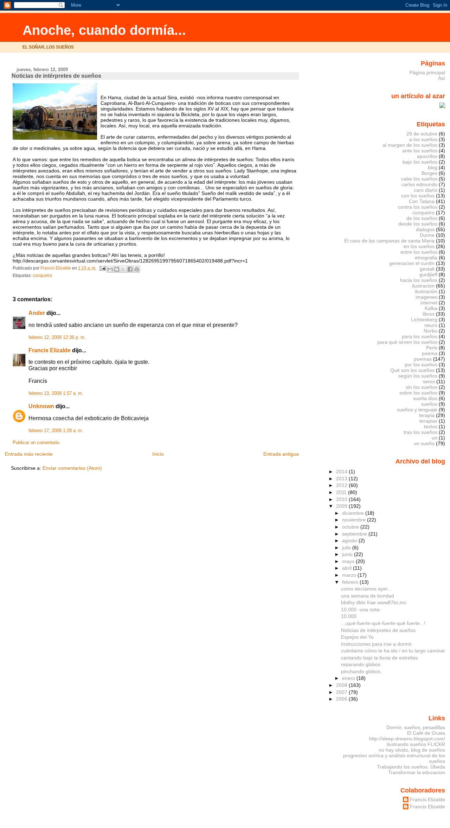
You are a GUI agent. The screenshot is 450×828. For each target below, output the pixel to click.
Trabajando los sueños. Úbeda (411, 767)
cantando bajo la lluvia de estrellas (379, 657)
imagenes (426, 297)
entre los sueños (418, 252)
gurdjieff (428, 274)
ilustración (426, 291)
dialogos (425, 229)
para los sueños (419, 336)
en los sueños (419, 246)
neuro (430, 325)
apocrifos (427, 156)
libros (429, 314)
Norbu (430, 331)
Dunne (427, 235)
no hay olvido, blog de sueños (412, 750)
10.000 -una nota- (361, 609)
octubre (351, 527)
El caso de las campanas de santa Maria (389, 241)
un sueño (424, 443)
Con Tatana (422, 201)
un (434, 438)
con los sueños (418, 195)
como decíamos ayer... (366, 589)
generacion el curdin (412, 263)
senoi (429, 381)
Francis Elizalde (49, 350)
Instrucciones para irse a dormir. (377, 644)
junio (348, 554)
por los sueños (421, 364)
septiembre (355, 534)
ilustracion (423, 286)
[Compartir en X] (123, 269)
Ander (36, 313)
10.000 (348, 616)
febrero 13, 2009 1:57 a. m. (55, 393)
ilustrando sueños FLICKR (416, 744)
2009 (342, 506)
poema (429, 353)
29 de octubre (421, 134)
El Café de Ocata (426, 733)
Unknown (41, 406)
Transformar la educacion (416, 772)
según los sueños (417, 376)
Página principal (427, 72)
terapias (428, 421)
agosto (350, 540)
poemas (423, 359)
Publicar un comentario (36, 442)
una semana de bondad (367, 596)
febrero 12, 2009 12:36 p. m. (57, 337)
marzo (350, 575)
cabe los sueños (419, 179)
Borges (429, 173)
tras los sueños (420, 432)
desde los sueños (417, 224)
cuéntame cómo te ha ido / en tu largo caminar (393, 650)
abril (347, 568)
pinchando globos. (361, 671)
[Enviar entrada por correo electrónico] (102, 268)
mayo (349, 561)
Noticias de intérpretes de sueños (378, 630)
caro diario (425, 190)
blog (432, 167)
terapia (427, 415)
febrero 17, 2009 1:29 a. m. (55, 430)
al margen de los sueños (409, 145)
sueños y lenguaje (417, 409)
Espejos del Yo (357, 637)
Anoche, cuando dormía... (104, 30)
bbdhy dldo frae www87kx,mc (373, 602)
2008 (342, 685)
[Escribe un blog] (116, 269)
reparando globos (360, 664)
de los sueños (421, 218)
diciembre (353, 513)
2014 (342, 471)
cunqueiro (42, 275)
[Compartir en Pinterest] (136, 269)
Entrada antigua (281, 454)
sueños (429, 404)
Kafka (431, 308)
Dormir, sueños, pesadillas (415, 727)
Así (441, 78)
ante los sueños (419, 150)
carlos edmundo (419, 184)
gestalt (427, 269)
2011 (342, 492)
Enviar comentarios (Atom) (72, 468)
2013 (342, 478)
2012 (342, 485)
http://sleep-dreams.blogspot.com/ (407, 738)
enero (349, 678)
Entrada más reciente (29, 454)
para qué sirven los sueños (407, 342)
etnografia (426, 257)
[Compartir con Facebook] (130, 269)
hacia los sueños (418, 280)
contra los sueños (417, 207)
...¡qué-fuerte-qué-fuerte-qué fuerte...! (383, 623)
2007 (342, 692)
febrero (351, 582)
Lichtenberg (424, 319)
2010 (342, 499)
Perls (431, 347)
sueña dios (425, 398)
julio (347, 547)
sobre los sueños (418, 393)
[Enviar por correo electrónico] (110, 269)
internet (428, 302)
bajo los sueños (420, 162)
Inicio (158, 454)
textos (430, 426)
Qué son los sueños (412, 370)
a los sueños (423, 139)
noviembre (354, 520)
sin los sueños (421, 387)
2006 (342, 699)
